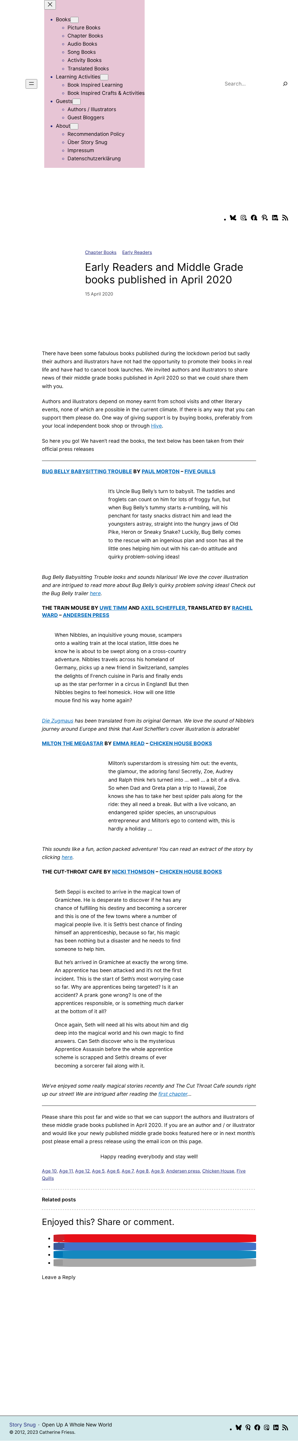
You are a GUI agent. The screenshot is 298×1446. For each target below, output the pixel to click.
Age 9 (157, 1171)
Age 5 (98, 1171)
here (95, 593)
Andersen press (183, 1171)
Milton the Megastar (72, 743)
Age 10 (49, 1171)
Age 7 (128, 1171)
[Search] (285, 84)
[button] (59, 1238)
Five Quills (200, 471)
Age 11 (66, 1171)
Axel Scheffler (163, 608)
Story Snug (22, 1425)
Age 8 (142, 1171)
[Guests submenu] (76, 102)
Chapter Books (100, 252)
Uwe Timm (113, 608)
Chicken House (218, 1171)
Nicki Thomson (133, 872)
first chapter (172, 1094)
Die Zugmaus (57, 721)
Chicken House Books (181, 743)
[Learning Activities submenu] (104, 77)
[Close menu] (50, 5)
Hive (156, 426)
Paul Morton (161, 471)
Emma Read (129, 743)
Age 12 (82, 1171)
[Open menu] (31, 84)
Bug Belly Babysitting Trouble (87, 471)
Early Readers (137, 252)
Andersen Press (86, 615)
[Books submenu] (74, 20)
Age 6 (113, 1171)
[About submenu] (74, 126)
